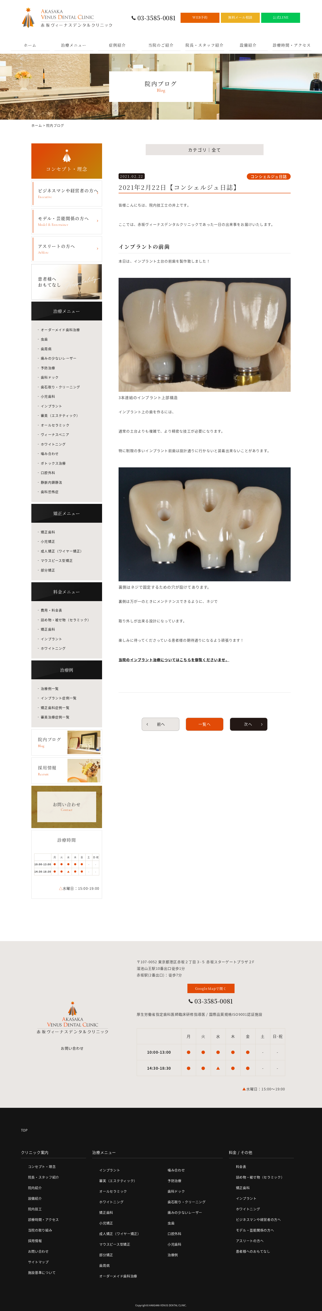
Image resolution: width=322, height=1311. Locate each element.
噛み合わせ (50, 453)
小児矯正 (48, 541)
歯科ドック (50, 377)
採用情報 (35, 1240)
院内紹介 (35, 1187)
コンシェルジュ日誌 (269, 176)
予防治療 (48, 367)
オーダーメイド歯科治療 (60, 329)
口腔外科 (48, 472)
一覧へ (204, 724)
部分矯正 (48, 570)
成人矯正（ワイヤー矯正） (62, 551)
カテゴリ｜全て (204, 150)
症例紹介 (117, 45)
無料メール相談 (240, 17)
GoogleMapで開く (211, 988)
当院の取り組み (40, 1230)
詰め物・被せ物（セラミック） (66, 619)
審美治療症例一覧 (55, 717)
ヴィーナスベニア (55, 434)
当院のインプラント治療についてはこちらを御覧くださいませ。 (174, 659)
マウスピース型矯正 (57, 560)
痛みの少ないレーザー (59, 358)
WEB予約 (200, 17)
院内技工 (35, 1208)
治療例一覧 (50, 688)
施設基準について (42, 1272)
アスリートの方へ (56, 249)
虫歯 (44, 339)
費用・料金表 (51, 610)
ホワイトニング (53, 444)
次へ (248, 724)
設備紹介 (248, 45)
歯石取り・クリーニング (60, 386)
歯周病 (46, 348)
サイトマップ (38, 1261)
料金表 (241, 1166)
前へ (160, 724)
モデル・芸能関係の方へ (63, 221)
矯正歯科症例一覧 (55, 707)
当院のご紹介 (161, 45)
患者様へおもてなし (49, 282)
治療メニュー (74, 45)
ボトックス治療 (53, 463)
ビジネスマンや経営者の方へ (68, 193)
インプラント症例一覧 (59, 698)
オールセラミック (55, 425)
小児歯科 (48, 396)
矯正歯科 (48, 532)
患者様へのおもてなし (253, 1251)
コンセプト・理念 (42, 1166)
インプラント (51, 406)
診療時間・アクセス (292, 45)
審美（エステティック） (60, 415)
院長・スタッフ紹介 (205, 45)
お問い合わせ (72, 1048)
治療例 (173, 1254)
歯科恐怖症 (50, 491)
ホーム (30, 45)
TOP (24, 1130)
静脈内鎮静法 (51, 482)
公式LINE (281, 17)
